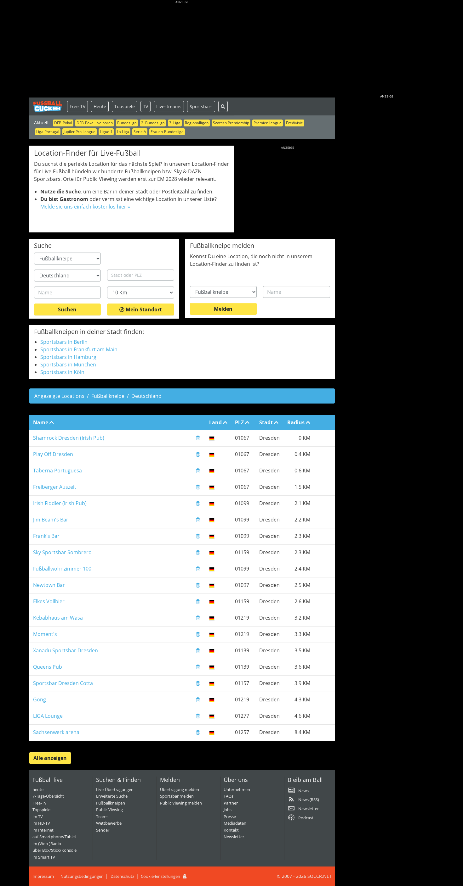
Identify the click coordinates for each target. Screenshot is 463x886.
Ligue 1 (106, 131)
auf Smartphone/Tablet (54, 836)
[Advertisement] (182, 50)
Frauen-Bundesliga (167, 131)
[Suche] (223, 106)
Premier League (268, 122)
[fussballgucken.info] (48, 106)
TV (145, 106)
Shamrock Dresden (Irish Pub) (68, 437)
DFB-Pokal (63, 122)
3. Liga (174, 122)
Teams (102, 816)
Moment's (45, 634)
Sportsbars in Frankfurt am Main (78, 349)
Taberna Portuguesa (57, 470)
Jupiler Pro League (79, 131)
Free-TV (77, 106)
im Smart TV (43, 857)
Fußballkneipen (110, 803)
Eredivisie (294, 122)
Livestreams (168, 106)
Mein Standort (143, 309)
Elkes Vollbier (49, 601)
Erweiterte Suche (112, 796)
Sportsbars (201, 106)
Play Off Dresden (53, 454)
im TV (37, 816)
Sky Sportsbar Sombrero (62, 552)
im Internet (43, 830)
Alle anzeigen (50, 758)
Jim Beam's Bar (50, 519)
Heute (100, 106)
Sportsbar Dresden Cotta (63, 683)
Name (41, 422)
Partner (231, 803)
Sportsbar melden (177, 796)
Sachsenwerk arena (56, 732)
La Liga (123, 131)
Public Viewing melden (181, 803)
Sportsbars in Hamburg (68, 357)
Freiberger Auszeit (54, 486)
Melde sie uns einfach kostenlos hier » (85, 206)
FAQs (228, 796)
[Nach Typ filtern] (198, 438)
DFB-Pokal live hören (95, 122)
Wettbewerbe (109, 823)
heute (37, 789)
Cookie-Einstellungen (160, 876)
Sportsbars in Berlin (64, 341)
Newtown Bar (49, 585)
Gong (39, 699)
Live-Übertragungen (115, 789)
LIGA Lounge (48, 715)
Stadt (266, 422)
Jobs (228, 809)
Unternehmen (237, 789)
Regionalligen (197, 122)
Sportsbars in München (68, 364)
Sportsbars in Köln (62, 372)
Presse (230, 816)
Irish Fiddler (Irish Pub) (60, 503)
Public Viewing (109, 809)
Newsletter (234, 836)
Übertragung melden (179, 789)
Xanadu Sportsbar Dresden (65, 650)
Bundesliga (127, 122)
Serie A (140, 131)
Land (216, 422)
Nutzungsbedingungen (82, 876)
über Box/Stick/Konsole (54, 850)
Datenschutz (122, 876)
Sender (102, 830)
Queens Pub (47, 666)
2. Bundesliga (153, 122)
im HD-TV (41, 823)
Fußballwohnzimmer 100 (62, 568)
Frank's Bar (46, 535)
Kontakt (231, 830)
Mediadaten (235, 823)
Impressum (43, 876)
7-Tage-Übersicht (48, 796)
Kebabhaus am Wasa (58, 617)
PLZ (240, 422)
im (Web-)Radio (46, 843)
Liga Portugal (47, 131)
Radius (296, 422)
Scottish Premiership (231, 122)
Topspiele (124, 106)
